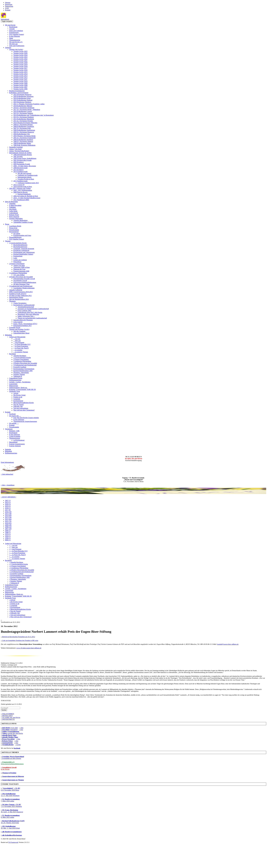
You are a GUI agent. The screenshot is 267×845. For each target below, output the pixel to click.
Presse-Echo (13, 228)
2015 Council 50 (18, 185)
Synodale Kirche (14, 327)
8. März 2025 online (10, 816)
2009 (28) (8, 525)
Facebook (12, 414)
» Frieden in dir (14, 604)
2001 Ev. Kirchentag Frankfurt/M (24, 138)
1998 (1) (8, 532)
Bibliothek (8, 335)
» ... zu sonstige (14, 557)
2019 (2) (8, 506)
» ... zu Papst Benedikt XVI (18, 551)
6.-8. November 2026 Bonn (10, 789)
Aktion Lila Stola (19, 265)
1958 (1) (8, 538)
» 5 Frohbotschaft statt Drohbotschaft (21, 572)
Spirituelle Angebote (16, 147)
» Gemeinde (13, 605)
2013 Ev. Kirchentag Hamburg (23, 117)
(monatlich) (9, 730)
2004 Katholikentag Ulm (21, 134)
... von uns (16, 339)
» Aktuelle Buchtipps (16, 562)
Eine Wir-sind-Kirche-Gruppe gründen (26, 418)
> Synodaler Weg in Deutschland (12, 756)
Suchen (4, 710)
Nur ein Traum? (18, 404)
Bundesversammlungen (17, 91)
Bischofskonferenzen (20, 247)
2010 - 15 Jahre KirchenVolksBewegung (26, 198)
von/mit (15, 733)
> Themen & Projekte (8, 773)
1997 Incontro (18, 156)
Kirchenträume (18, 401)
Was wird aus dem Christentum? (24, 410)
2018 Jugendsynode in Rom (22, 186)
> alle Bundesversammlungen (11, 832)
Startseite (8, 449)
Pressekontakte (14, 230)
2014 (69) (8, 515)
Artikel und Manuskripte (17, 337)
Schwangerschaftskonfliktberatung (24, 282)
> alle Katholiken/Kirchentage (11, 835)
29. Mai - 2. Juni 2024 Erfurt (10, 827)
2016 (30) (8, 512)
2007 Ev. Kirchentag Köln (22, 128)
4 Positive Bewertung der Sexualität (21, 277)
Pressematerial (14, 232)
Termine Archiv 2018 (20, 66)
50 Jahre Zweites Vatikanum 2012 (20, 295)
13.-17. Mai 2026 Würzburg (10, 794)
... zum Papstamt (18, 342)
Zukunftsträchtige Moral (21, 333)
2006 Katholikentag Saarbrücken (24, 130)
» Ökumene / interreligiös (17, 579)
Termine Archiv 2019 (20, 64)
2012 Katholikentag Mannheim (23, 119)
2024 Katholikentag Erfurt (22, 98)
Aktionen (8, 47)
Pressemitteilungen (15, 237)
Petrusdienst (17, 262)
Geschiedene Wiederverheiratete (24, 288)
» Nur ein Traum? (15, 611)
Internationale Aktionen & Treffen (20, 153)
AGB (7, 8)
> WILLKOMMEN (7, 714)
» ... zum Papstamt (15, 549)
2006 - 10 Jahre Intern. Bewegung (24, 166)
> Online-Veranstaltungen (10, 731)
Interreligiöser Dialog (16, 297)
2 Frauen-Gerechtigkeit (16, 263)
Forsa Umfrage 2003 (24, 310)
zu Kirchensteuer (19, 440)
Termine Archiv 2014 (20, 74)
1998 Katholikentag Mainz (22, 143)
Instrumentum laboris (24, 177)
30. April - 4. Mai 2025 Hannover (12, 811)
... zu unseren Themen (20, 352)
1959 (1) (8, 536)
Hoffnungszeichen (15, 380)
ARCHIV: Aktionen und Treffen (20, 188)
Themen (7, 241)
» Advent (12, 600)
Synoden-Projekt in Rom (26, 179)
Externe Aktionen (15, 446)
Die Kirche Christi (19, 395)
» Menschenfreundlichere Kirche (20, 609)
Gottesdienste (13, 213)
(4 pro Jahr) (9, 728)
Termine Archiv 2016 (20, 70)
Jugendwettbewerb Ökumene (23, 320)
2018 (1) (8, 508)
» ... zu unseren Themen (17, 558)
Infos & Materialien (11, 201)
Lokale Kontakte (14, 436)
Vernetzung (9, 429)
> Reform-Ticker (7, 741)
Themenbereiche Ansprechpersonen (25, 421)
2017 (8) (8, 510)
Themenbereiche (14, 40)
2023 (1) (8, 502)
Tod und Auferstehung (20, 408)
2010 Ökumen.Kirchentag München (25, 123)
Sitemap (7, 2)
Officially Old (18, 406)
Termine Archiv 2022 (20, 59)
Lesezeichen (13, 384)
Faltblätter (12, 207)
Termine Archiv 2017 (20, 68)
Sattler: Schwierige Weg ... (26, 316)
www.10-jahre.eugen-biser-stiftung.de (28, 648)
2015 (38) (8, 514)
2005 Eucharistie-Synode (21, 164)
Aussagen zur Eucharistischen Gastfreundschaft (33, 309)
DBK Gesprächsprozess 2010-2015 (21, 292)
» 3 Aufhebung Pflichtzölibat (18, 568)
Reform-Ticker (14, 215)
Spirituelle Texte (14, 391)
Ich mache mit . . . (15, 416)
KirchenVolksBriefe (24, 194)
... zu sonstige (17, 350)
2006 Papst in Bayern (20, 192)
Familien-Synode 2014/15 (17, 294)
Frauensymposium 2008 (21, 271)
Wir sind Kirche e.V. (16, 42)
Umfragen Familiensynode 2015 (28, 183)
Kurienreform (17, 256)
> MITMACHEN (7, 716)
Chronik (12, 29)
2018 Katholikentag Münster (22, 106)
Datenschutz (9, 6)
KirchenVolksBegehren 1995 (23, 371)
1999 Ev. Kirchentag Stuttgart (23, 141)
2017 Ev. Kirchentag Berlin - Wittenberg (26, 109)
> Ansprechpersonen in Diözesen (12, 776)
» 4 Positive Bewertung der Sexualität (21, 570)
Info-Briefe (12, 209)
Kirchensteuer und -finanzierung (24, 252)
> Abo (21, 728)
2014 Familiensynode (20, 171)
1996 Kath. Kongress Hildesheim (24, 145)
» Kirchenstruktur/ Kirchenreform (20, 575)
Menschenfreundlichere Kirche (23, 403)
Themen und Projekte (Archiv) (19, 329)
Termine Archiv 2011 (20, 79)
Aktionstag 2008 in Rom (21, 267)
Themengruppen (14, 438)
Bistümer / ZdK (14, 431)
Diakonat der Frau (19, 269)
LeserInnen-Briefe (15, 226)
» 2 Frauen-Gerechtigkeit (17, 566)
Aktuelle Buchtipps (19, 356)
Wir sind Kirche (10, 25)
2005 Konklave (18, 162)
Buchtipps (12, 354)
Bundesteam (13, 27)
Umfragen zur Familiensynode (28, 175)
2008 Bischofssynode (20, 168)
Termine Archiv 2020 (20, 62)
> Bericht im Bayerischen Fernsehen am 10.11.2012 (18, 637)
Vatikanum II (17, 376)
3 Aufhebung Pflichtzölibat (18, 273)
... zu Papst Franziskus (20, 346)
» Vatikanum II (14, 583)
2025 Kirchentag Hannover (22, 94)
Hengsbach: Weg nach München (28, 314)
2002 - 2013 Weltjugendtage (22, 190)
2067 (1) (8, 500)
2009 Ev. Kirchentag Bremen (23, 124)
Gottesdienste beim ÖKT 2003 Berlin (30, 312)
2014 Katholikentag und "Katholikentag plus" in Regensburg (33, 115)
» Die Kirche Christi (16, 602)
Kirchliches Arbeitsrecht (21, 250)
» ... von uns (13, 545)
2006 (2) (8, 530)
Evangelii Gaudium (19, 367)
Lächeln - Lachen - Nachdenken (19, 382)
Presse (7, 224)
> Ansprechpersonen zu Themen (12, 780)
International (5, 19)
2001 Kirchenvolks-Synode (22, 160)
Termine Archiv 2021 (20, 61)
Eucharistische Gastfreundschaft (23, 305)
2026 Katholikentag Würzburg (23, 96)
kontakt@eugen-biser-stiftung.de (228, 644)
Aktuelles (12, 203)
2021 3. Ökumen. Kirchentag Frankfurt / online (29, 104)
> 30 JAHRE (10, 717)
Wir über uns (13, 44)
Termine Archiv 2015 (20, 72)
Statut (11, 38)
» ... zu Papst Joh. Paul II (17, 555)
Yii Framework (13, 842)
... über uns (17, 341)
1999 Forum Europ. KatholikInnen (24, 158)
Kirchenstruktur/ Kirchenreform (23, 369)
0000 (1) (8, 540)
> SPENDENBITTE (8, 719)
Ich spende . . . (14, 423)
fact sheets (16, 233)
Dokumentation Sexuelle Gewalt (24, 279)
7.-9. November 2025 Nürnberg (11, 805)
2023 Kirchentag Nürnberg (22, 102)
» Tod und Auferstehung (17, 615)
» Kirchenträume (14, 607)
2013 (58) (8, 517)
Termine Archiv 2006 (20, 89)
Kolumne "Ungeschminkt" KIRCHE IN (22, 389)
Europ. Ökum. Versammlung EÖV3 (25, 324)
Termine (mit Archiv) (16, 49)
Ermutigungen (14, 32)
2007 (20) (8, 529)
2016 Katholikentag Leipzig (22, 111)
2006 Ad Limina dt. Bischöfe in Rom (25, 196)
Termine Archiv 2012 (20, 77)
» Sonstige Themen (15, 581)
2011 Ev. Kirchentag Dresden (23, 121)
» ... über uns (13, 547)
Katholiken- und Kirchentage (18, 93)
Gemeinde (16, 399)
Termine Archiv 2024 (20, 55)
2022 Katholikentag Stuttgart (22, 100)
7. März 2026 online (10, 800)
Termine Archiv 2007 (20, 87)
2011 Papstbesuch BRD (21, 200)
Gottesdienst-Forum (15, 378)
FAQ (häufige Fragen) (16, 34)
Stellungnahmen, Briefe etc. (18, 387)
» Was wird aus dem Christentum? (20, 617)
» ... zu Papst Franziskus (17, 553)
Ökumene (12, 301)
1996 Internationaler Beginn (22, 155)
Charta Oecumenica (19, 303)
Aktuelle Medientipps (20, 220)
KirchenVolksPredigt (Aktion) (23, 254)
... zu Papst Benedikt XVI (21, 344)
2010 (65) (8, 523)
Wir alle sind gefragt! (24, 173)
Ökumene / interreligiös (21, 372)
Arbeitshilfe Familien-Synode (23, 222)
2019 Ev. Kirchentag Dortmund (23, 108)
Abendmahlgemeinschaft (26, 307)
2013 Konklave (18, 170)
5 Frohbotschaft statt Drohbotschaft (20, 286)
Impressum (8, 4)
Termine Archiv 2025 (20, 51)
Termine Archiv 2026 (20, 53)
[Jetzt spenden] (133, 493)
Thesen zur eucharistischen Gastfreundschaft (32, 318)
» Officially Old (14, 613)
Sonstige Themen (19, 374)
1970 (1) (8, 534)
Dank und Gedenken (16, 31)
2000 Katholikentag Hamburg (23, 139)
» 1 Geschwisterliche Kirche (18, 564)
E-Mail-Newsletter (15, 205)
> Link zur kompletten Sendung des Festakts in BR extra (19, 640)
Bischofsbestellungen (20, 245)
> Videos (4, 733)
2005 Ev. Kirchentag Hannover (23, 132)
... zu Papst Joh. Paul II (20, 348)
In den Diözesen (14, 36)
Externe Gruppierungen (17, 444)
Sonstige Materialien (16, 218)
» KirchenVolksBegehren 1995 (19, 577)
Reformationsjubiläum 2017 (22, 325)
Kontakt (7, 10)
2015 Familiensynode (20, 181)
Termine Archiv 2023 (20, 57)
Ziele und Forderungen (16, 46)
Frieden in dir (17, 397)
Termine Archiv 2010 (20, 81)
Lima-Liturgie (18, 322)
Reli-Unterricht (14, 217)
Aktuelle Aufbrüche (15, 290)
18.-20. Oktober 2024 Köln (13, 822)
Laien (15, 258)
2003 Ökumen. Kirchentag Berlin (24, 136)
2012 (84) (8, 519)
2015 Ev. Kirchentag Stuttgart (23, 113)
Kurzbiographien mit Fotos (22, 235)
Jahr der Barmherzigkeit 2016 (19, 299)
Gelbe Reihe (13, 211)
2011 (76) (8, 521)
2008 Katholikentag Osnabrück (23, 126)
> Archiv (18, 745)
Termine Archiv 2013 (20, 76)
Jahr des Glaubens (19, 331)
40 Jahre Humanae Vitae (21, 284)
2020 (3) (8, 504)
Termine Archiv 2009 (20, 83)
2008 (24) (8, 527)
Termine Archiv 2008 (20, 85)
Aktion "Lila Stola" (15, 149)
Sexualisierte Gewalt (20, 280)
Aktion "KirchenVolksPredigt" (19, 151)
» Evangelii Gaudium (16, 573)
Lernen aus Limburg (20, 260)
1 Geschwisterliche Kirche (18, 243)
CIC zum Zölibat (19, 275)
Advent (15, 393)
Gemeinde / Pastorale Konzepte (23, 248)
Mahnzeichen (13, 386)
